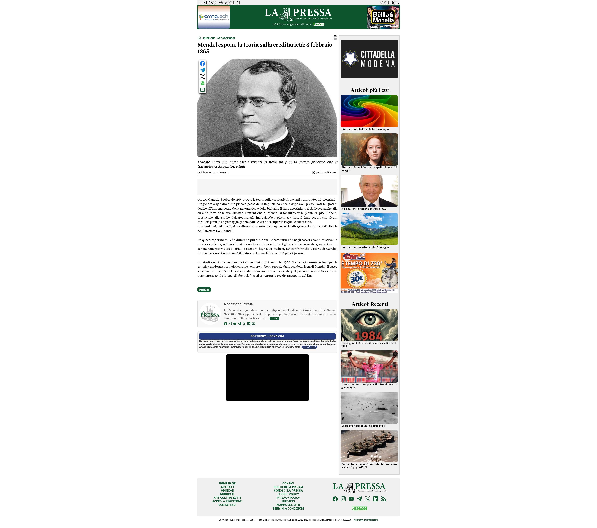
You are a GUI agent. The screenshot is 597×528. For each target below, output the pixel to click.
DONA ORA (309, 347)
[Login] (221, 2)
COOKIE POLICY (288, 494)
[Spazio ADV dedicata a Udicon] (369, 293)
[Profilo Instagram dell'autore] (230, 324)
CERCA (391, 2)
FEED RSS (288, 501)
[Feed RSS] (383, 499)
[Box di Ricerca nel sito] (381, 2)
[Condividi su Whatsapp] (202, 83)
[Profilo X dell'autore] (244, 324)
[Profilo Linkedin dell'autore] (248, 324)
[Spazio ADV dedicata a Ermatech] (214, 27)
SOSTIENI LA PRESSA (288, 487)
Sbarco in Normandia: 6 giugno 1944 (363, 426)
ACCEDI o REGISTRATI (227, 501)
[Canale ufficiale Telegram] (359, 499)
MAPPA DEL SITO (288, 505)
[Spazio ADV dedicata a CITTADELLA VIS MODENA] (369, 79)
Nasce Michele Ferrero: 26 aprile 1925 (363, 209)
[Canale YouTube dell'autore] (234, 324)
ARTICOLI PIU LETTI (227, 498)
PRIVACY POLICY (288, 498)
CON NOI (288, 483)
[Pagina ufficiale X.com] (367, 499)
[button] (335, 38)
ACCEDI (231, 2)
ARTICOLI (227, 487)
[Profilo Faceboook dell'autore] (225, 324)
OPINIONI (227, 490)
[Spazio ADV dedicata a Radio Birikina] (383, 27)
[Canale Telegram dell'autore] (239, 324)
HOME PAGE (227, 483)
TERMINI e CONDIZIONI (288, 508)
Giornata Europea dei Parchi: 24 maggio (365, 247)
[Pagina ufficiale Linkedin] (375, 499)
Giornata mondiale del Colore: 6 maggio (365, 129)
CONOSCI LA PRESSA (288, 490)
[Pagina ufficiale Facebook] (335, 499)
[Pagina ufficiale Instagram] (343, 499)
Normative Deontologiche (366, 520)
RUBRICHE (227, 494)
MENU (209, 2)
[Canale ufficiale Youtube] (351, 499)
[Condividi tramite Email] (202, 89)
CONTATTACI (227, 505)
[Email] (253, 324)
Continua (274, 318)
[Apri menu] (200, 2)
